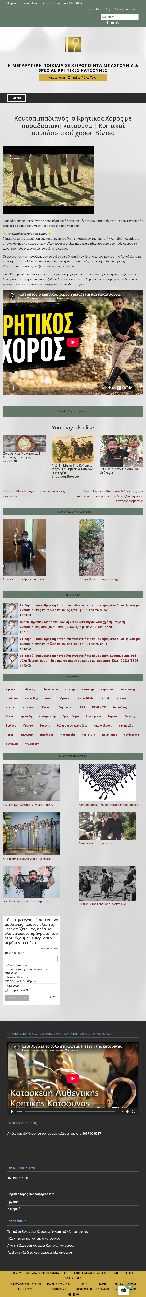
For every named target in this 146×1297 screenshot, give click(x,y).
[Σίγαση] (127, 1111)
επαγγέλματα (103, 725)
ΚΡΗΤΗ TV (99, 707)
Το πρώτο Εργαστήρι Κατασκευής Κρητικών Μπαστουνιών (47, 1232)
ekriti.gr (70, 689)
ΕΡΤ (82, 707)
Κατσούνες (80, 411)
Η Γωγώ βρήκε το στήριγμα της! (99, 579)
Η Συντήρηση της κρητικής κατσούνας (33, 1238)
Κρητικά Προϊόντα (17, 976)
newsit (49, 698)
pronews (121, 698)
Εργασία (13, 1202)
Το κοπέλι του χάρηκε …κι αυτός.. (24, 579)
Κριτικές (26, 716)
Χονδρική (13, 1209)
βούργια (45, 725)
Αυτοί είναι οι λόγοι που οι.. (97, 843)
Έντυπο (47, 707)
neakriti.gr (31, 698)
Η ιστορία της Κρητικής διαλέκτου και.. (103, 904)
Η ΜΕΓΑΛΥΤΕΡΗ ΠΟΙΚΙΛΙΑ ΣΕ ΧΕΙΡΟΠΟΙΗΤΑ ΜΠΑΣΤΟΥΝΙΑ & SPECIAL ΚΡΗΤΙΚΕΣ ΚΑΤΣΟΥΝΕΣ (73, 68)
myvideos (12, 698)
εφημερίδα (126, 725)
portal (105, 698)
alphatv (10, 689)
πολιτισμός (109, 734)
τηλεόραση (32, 743)
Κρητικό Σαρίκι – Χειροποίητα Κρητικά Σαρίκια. (109, 805)
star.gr (10, 707)
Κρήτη (10, 716)
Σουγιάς (130, 716)
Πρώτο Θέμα (70, 716)
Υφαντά (28, 725)
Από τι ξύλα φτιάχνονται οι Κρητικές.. (27, 859)
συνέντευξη (131, 734)
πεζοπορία (67, 734)
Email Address (14, 953)
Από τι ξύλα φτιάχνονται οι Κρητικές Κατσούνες (41, 1245)
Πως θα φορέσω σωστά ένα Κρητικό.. (26, 901)
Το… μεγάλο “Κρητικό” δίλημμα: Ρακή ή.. (28, 805)
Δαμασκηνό (65, 707)
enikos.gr (88, 689)
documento (50, 689)
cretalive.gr (29, 689)
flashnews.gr (128, 689)
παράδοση (47, 734)
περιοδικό (88, 734)
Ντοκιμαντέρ (47, 716)
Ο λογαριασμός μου (125, 9)
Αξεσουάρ (13, 985)
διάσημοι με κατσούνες (72, 725)
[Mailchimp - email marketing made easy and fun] (51, 997)
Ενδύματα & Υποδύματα (21, 981)
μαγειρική (26, 734)
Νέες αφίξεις (94, 9)
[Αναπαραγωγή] (12, 1111)
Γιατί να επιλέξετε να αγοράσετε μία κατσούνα (39, 1252)
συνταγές (12, 743)
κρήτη (9, 734)
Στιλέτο (11, 725)
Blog (108, 9)
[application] (73, 1078)
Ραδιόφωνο (93, 716)
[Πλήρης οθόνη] (134, 1111)
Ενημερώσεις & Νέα (18, 990)
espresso (107, 689)
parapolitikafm (85, 698)
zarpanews (28, 707)
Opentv (64, 698)
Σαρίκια (113, 716)
